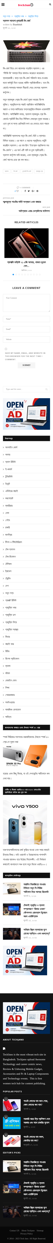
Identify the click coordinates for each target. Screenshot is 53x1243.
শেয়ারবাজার (10, 694)
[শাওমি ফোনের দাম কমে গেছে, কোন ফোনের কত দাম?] (12, 1105)
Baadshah (17, 24)
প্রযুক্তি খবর (19, 16)
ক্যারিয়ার (9, 505)
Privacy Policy (26, 1234)
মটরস (7, 673)
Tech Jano (24, 1239)
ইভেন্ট (7, 483)
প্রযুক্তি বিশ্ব (33, 16)
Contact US (14, 1231)
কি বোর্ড (15, 171)
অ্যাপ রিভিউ (10, 461)
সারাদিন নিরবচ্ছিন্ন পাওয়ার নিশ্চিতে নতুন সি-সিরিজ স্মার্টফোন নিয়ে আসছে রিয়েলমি (36, 888)
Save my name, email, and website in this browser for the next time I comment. (25, 356)
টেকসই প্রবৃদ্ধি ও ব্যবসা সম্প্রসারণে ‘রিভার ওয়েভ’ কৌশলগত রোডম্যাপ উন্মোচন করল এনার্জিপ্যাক (35, 911)
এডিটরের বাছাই (11, 491)
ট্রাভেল (8, 571)
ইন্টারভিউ (9, 476)
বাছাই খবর (9, 644)
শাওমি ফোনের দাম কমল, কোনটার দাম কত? (34, 1138)
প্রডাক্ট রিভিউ (10, 600)
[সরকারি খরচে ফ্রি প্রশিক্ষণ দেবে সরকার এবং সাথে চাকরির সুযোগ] (12, 1123)
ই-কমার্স (8, 469)
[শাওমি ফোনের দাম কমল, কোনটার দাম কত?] (12, 1141)
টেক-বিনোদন (10, 556)
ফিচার (7, 636)
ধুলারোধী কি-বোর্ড (26, 171)
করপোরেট (9, 498)
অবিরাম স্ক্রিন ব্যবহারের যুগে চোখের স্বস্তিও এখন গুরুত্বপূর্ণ (37, 931)
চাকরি (7, 527)
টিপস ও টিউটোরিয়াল (13, 542)
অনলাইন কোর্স (11, 447)
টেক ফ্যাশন (10, 549)
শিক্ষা (7, 687)
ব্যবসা (7, 665)
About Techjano (28, 1231)
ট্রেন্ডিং (8, 578)
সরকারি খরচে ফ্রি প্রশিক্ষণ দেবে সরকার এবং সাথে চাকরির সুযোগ (37, 1120)
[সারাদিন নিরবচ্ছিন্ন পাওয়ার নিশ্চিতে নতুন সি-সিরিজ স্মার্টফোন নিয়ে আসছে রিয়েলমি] (12, 888)
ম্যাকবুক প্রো (39, 171)
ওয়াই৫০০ (41, 864)
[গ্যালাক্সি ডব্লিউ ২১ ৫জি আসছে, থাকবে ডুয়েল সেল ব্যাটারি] (26, 243)
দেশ (7, 585)
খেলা (7, 512)
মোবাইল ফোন (10, 680)
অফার (7, 454)
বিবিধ (7, 651)
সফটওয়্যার (10, 702)
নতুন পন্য (6, 16)
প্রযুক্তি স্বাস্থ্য (11, 629)
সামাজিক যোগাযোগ (13, 709)
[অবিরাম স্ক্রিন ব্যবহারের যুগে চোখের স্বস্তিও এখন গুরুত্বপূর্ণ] (12, 934)
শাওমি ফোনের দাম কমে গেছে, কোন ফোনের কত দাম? (36, 1103)
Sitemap (40, 1231)
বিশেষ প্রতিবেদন (12, 658)
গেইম (7, 520)
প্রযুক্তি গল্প (10, 614)
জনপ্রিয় (8, 534)
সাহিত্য (8, 716)
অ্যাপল (7, 171)
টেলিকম (8, 563)
